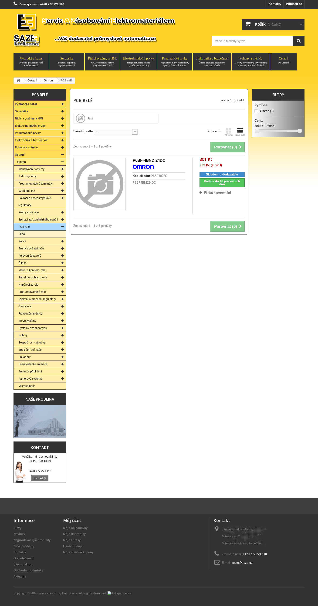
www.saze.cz (47, 593)
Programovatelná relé (32, 292)
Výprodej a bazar (31, 62)
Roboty (22, 335)
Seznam (240, 134)
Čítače (22, 263)
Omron (21, 162)
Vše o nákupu (23, 564)
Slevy (17, 528)
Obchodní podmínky (28, 570)
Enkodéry (24, 357)
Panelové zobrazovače (32, 277)
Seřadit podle (83, 131)
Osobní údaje (72, 546)
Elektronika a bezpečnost (212, 62)
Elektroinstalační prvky (138, 62)
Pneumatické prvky (175, 62)
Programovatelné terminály (35, 183)
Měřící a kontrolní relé (32, 270)
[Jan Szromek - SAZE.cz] (108, 29)
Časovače (24, 306)
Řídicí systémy (27, 176)
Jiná (22, 234)
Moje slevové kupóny (78, 552)
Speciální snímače (30, 349)
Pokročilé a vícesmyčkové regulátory (34, 201)
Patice (22, 241)
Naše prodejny (24, 546)
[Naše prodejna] (40, 421)
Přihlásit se (294, 4)
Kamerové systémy (30, 378)
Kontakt (40, 447)
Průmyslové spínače (31, 248)
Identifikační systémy (31, 169)
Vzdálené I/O (26, 191)
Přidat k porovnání (217, 192)
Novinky (19, 534)
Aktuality (20, 576)
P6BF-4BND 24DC (149, 160)
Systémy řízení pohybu (32, 328)
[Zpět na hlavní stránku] (18, 81)
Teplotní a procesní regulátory (37, 299)
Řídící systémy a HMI (102, 62)
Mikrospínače (26, 386)
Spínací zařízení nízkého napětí (38, 219)
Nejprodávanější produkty (32, 540)
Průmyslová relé (28, 212)
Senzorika (67, 62)
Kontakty (275, 4)
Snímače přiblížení (30, 371)
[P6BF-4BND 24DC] (99, 184)
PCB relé (24, 226)
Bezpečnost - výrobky (31, 342)
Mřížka (229, 134)
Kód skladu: (141, 176)
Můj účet (72, 520)
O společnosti (24, 558)
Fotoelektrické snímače (32, 364)
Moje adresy (72, 540)
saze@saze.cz (242, 562)
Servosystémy (27, 320)
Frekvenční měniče (30, 313)
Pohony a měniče (250, 62)
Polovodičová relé (29, 255)
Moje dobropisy (74, 534)
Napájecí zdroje (28, 284)
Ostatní (283, 60)
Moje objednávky (75, 528)
